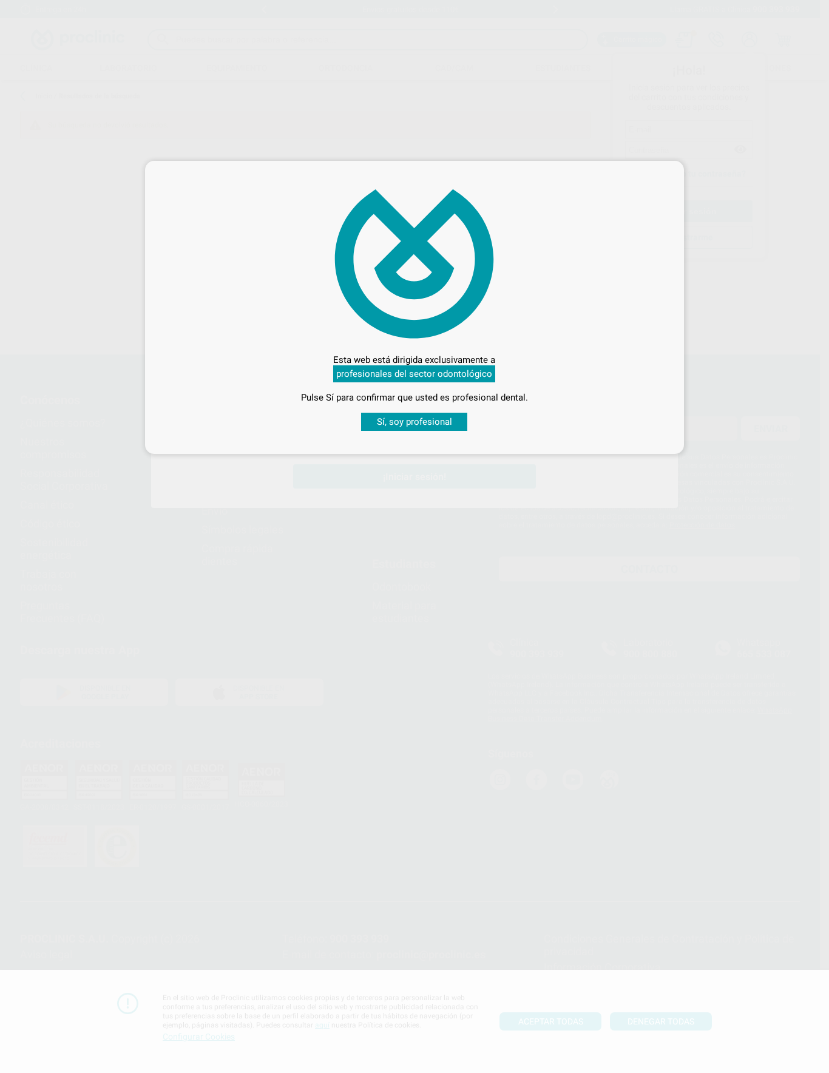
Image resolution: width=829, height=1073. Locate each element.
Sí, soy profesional (414, 421)
